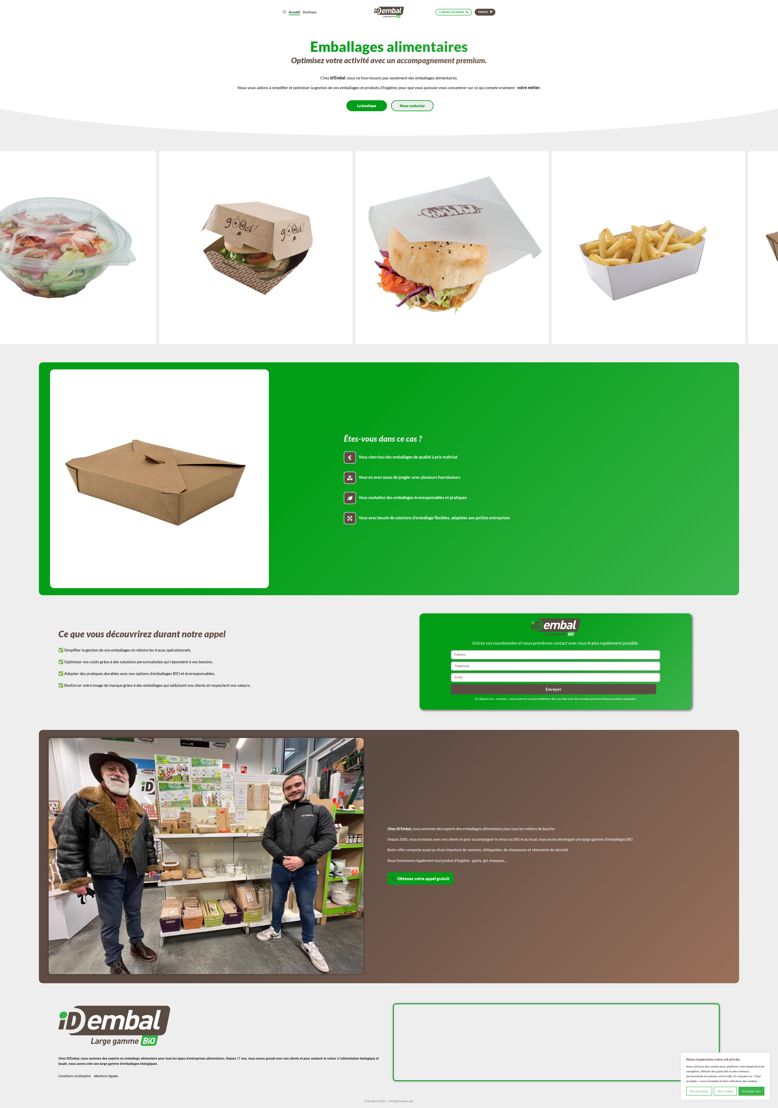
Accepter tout (751, 1091)
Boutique (309, 12)
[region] (725, 1076)
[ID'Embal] (389, 12)
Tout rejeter (725, 1091)
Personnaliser (699, 1091)
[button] (284, 12)
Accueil (294, 12)
